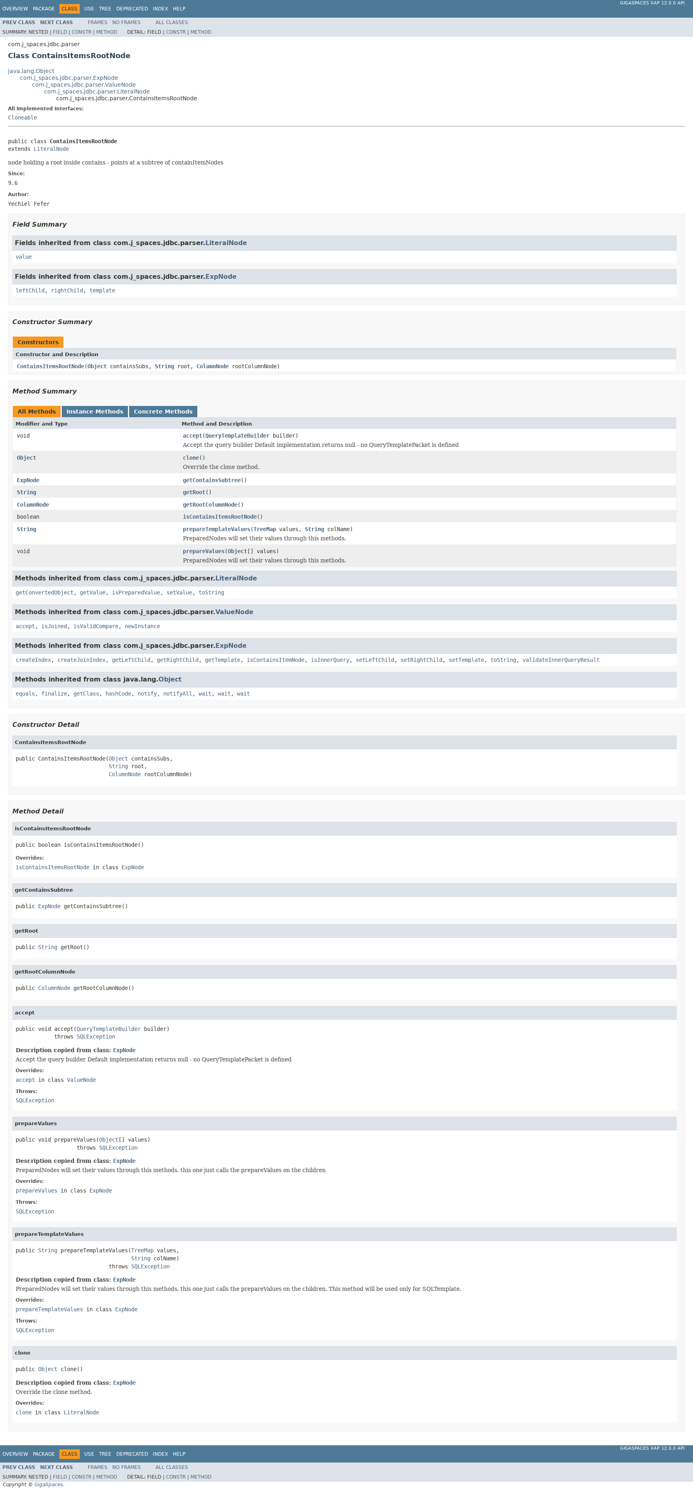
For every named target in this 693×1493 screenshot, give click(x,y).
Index (160, 9)
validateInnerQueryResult (561, 660)
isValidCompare (95, 626)
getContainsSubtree (212, 480)
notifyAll (177, 693)
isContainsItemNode (275, 660)
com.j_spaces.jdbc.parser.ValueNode (84, 84)
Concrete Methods (163, 411)
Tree (105, 9)
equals (25, 693)
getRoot (194, 492)
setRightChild (421, 660)
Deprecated (132, 9)
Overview (15, 9)
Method (106, 32)
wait (205, 693)
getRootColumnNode (210, 504)
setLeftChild (375, 660)
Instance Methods (95, 411)
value (24, 257)
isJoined (54, 626)
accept (192, 435)
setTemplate (466, 660)
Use (89, 9)
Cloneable (22, 117)
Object (97, 366)
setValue (179, 592)
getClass (86, 693)
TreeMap (264, 529)
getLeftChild (131, 660)
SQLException (96, 1036)
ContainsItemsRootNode (50, 366)
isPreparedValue (136, 592)
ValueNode (234, 612)
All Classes (172, 22)
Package (44, 9)
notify (147, 693)
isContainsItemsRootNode (220, 516)
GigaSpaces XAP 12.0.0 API (652, 3)
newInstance (142, 626)
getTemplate (222, 660)
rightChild (67, 290)
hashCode (118, 693)
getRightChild (178, 660)
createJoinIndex (81, 660)
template (102, 290)
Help (179, 9)
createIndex (33, 660)
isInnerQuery (330, 660)
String (164, 366)
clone (191, 457)
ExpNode (221, 276)
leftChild (30, 290)
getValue (92, 592)
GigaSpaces (48, 1484)
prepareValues (204, 551)
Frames (97, 22)
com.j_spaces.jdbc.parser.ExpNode (69, 78)
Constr (81, 32)
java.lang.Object (31, 71)
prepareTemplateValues (216, 529)
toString (211, 592)
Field (60, 32)
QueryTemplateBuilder (237, 435)
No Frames (126, 22)
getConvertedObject (44, 592)
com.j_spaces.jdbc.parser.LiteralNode (97, 91)
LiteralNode (51, 149)
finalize (54, 693)
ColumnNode (213, 366)
